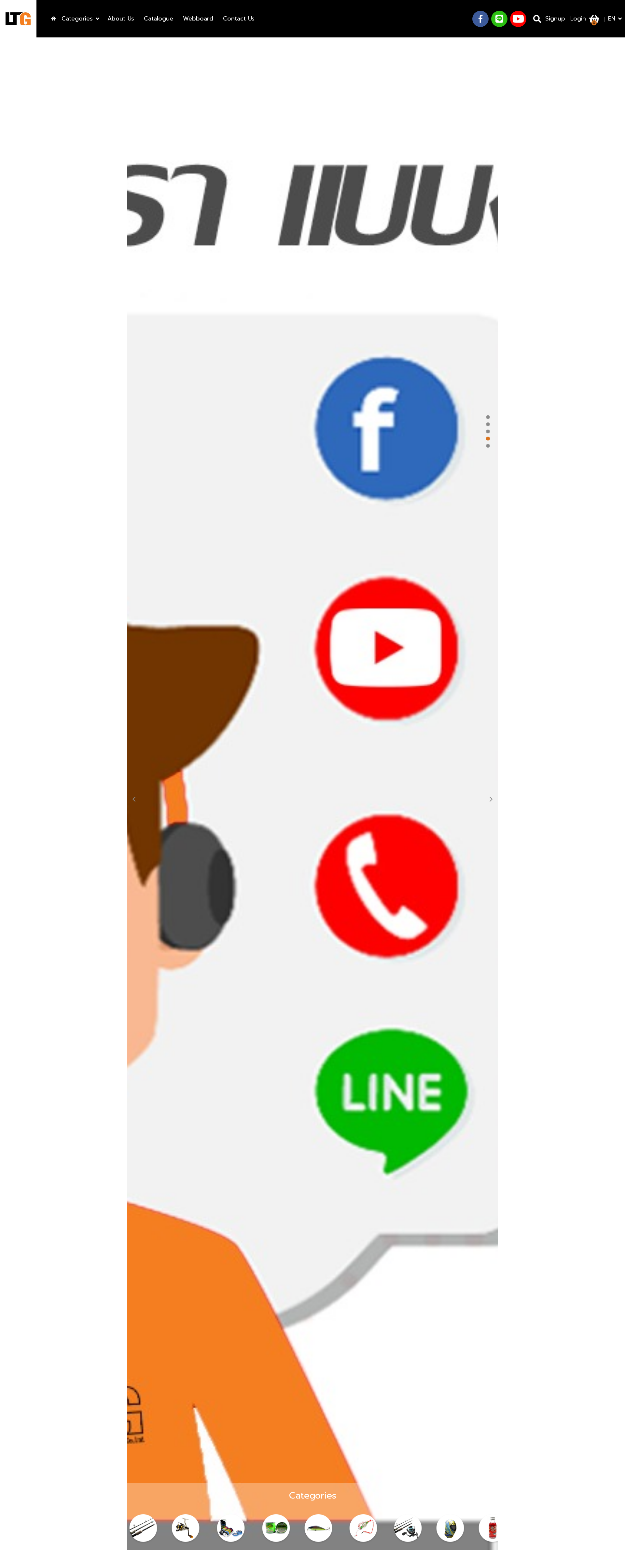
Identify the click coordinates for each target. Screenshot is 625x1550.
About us (120, 18)
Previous (137, 797)
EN (611, 18)
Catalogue (158, 18)
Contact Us (239, 18)
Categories (77, 18)
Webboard (198, 18)
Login (578, 18)
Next (487, 797)
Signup (555, 18)
